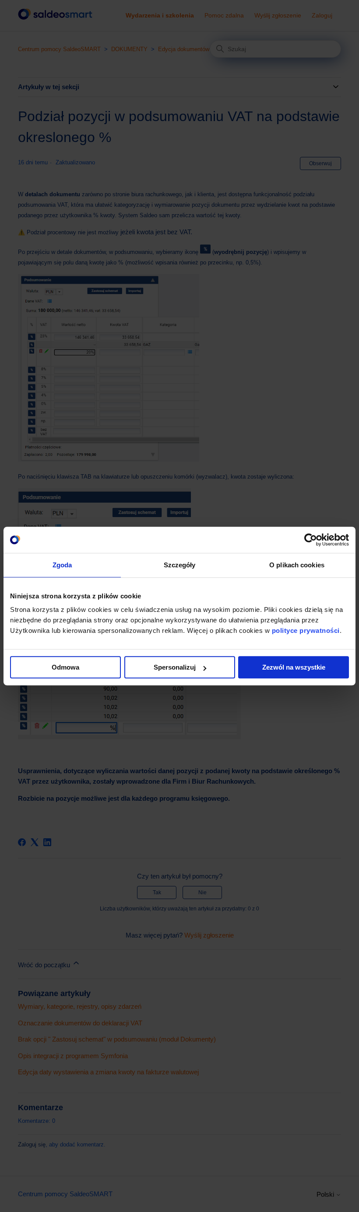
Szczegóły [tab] (180, 565)
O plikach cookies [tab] (296, 565)
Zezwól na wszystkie (293, 667)
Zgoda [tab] (62, 565)
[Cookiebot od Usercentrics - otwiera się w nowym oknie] (310, 539)
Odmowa (65, 667)
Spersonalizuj (175, 667)
